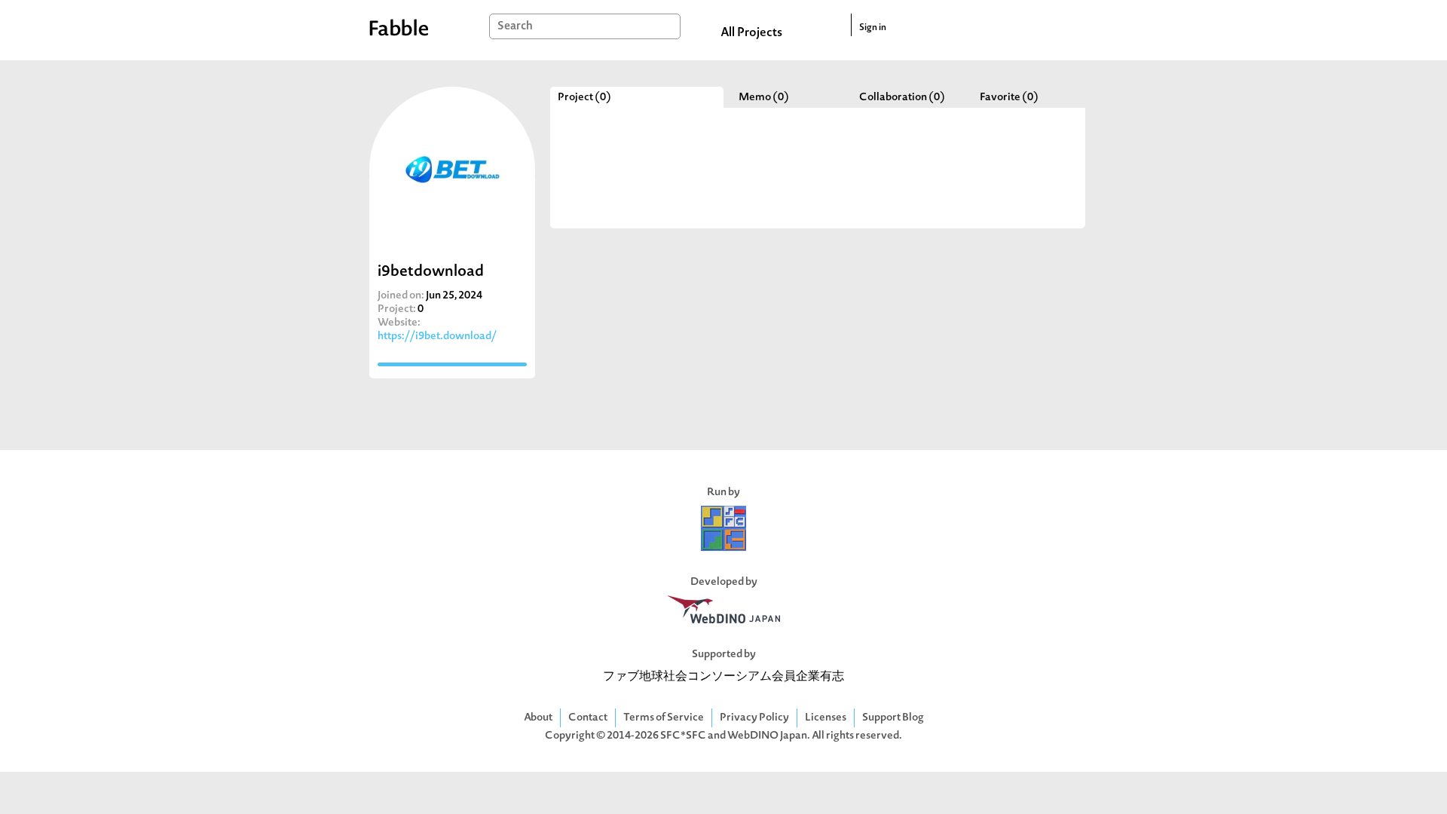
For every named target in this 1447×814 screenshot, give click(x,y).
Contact (587, 718)
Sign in (872, 27)
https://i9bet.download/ (437, 336)
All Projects (751, 33)
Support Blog (893, 718)
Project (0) (584, 97)
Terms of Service (663, 718)
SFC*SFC (683, 736)
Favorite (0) (1009, 97)
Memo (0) (764, 97)
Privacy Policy (754, 718)
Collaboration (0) (902, 97)
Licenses (825, 718)
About (538, 718)
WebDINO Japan (767, 736)
